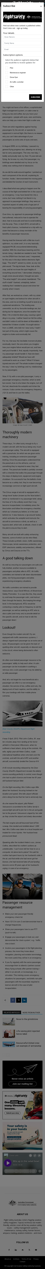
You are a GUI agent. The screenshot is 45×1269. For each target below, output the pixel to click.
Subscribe (35, 97)
